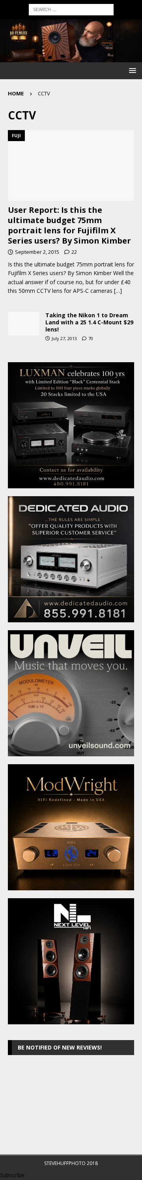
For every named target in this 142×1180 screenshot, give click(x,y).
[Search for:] (71, 9)
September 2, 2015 (37, 251)
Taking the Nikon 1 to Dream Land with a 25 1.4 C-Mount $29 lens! (89, 322)
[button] (131, 70)
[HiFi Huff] (71, 57)
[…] (118, 290)
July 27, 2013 (64, 338)
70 (90, 338)
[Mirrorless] (23, 323)
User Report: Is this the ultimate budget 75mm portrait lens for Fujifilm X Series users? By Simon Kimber (69, 225)
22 (74, 251)
